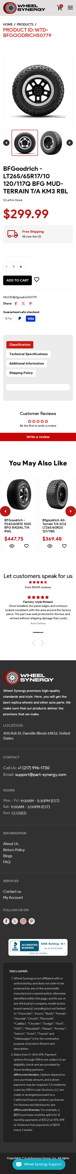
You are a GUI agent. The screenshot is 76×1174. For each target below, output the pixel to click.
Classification (19, 345)
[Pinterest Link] (31, 921)
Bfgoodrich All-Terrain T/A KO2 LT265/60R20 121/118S (54, 525)
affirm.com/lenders (26, 1074)
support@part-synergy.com (40, 774)
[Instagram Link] (23, 921)
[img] (38, 582)
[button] (35, 643)
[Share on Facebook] (15, 303)
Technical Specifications (28, 354)
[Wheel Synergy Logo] (28, 679)
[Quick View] (11, 546)
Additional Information (26, 363)
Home (7, 24)
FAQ (7, 862)
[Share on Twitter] (23, 303)
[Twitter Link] (15, 921)
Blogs (7, 856)
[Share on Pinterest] (30, 303)
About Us (10, 843)
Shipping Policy (21, 373)
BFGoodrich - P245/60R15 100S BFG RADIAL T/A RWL (17, 525)
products (25, 24)
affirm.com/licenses (26, 1110)
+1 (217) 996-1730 (34, 767)
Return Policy (14, 850)
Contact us (12, 891)
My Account (13, 897)
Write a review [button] (38, 437)
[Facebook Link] (6, 921)
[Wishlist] (26, 546)
